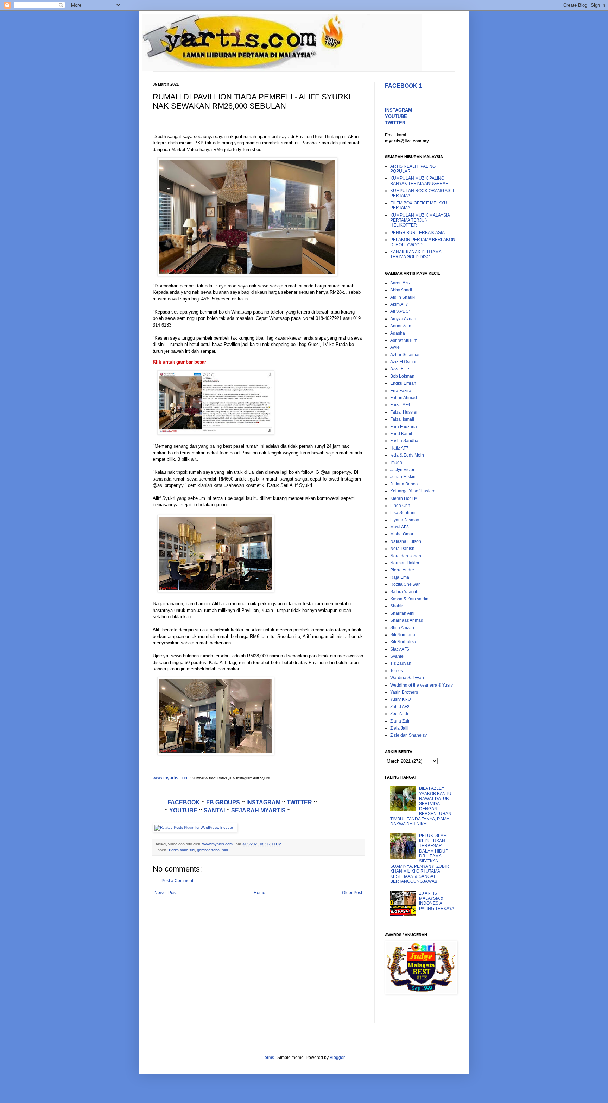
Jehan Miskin (403, 476)
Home (259, 892)
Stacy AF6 (399, 649)
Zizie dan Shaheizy (408, 735)
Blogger (337, 1057)
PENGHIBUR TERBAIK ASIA (417, 232)
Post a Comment (177, 880)
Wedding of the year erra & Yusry (421, 685)
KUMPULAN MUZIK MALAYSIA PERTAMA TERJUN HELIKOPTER (420, 220)
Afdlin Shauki (403, 297)
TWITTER (299, 802)
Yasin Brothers (404, 692)
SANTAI (214, 810)
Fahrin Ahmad (403, 397)
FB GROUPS (223, 802)
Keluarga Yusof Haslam (412, 491)
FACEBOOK (183, 802)
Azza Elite (399, 368)
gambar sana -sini (212, 850)
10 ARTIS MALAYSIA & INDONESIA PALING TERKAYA (436, 901)
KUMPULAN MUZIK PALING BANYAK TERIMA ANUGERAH (419, 181)
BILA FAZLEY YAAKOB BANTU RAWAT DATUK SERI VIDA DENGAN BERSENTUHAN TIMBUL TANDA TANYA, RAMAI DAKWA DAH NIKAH (420, 806)
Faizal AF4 (400, 404)
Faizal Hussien (404, 412)
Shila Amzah (402, 627)
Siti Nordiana (402, 634)
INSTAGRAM (263, 802)
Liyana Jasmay (404, 520)
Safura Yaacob (404, 591)
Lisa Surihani (403, 512)
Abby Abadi (401, 289)
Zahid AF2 (400, 706)
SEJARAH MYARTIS (258, 810)
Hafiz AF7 (399, 448)
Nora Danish (402, 548)
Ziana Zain (400, 721)
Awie (395, 347)
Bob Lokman (402, 376)
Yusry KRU (400, 699)
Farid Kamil (401, 433)
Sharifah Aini (402, 613)
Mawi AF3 (399, 527)
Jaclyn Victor (402, 469)
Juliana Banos (404, 484)
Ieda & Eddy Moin (407, 455)
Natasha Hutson (405, 541)
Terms (268, 1057)
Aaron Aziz (400, 282)
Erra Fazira (400, 390)
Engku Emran (403, 383)
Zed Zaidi (399, 713)
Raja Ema (399, 577)
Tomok (396, 670)
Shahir (396, 605)
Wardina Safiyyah (407, 677)
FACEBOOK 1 (403, 86)
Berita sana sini (182, 850)
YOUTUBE (183, 810)
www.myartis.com (171, 777)
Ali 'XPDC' (400, 311)
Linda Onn (400, 505)
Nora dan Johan (405, 555)
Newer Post (165, 892)
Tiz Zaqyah (400, 663)
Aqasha (397, 333)
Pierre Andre (402, 570)
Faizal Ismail (402, 419)
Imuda (396, 462)
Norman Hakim (404, 562)
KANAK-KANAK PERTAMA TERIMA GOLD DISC (415, 254)
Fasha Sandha (404, 440)
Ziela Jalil (399, 728)
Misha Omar (401, 534)
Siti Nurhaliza (403, 641)
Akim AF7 (399, 304)
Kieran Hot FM (404, 498)
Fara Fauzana (403, 426)
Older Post (352, 892)
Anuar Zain (400, 325)
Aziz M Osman (404, 361)
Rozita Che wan (405, 584)
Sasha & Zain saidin (409, 598)
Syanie (397, 656)
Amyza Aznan (403, 318)
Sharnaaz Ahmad (406, 620)
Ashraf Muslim (403, 340)
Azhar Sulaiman (405, 354)
